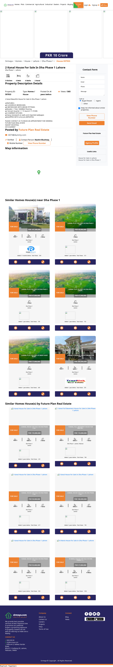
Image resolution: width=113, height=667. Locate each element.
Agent (98, 101)
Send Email (92, 123)
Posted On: (45, 92)
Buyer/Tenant (87, 101)
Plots (22, 4)
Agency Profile (92, 143)
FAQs (41, 627)
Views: (63, 92)
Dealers (56, 4)
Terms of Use (43, 629)
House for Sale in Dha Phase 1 (89, 160)
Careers (42, 622)
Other (86, 104)
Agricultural (39, 4)
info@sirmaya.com (12, 642)
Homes (17, 4)
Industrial (49, 4)
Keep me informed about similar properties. (93, 109)
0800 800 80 (10, 640)
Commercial (29, 4)
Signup (95, 5)
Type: (25, 92)
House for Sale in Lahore (87, 158)
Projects (63, 4)
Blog (105, 5)
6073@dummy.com (17, 135)
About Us (42, 617)
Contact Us (43, 619)
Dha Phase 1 (47, 61)
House (27, 61)
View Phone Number (37, 143)
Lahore (36, 61)
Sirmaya (9, 61)
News (67, 619)
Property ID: (10, 92)
